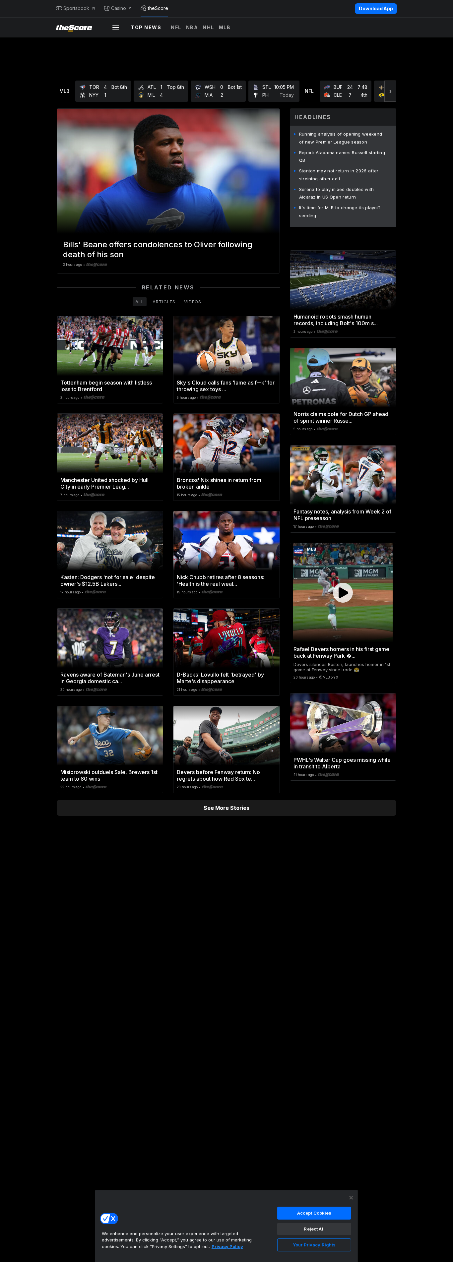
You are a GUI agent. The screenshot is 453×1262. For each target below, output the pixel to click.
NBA (192, 27)
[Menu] (115, 27)
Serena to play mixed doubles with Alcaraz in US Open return (336, 193)
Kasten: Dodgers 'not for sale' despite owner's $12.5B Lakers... (107, 580)
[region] (226, 1226)
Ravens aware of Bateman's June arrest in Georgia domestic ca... (110, 678)
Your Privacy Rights (314, 1244)
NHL (208, 27)
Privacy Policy (227, 1246)
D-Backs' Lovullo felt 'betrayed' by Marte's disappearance (220, 678)
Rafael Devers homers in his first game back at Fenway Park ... (341, 652)
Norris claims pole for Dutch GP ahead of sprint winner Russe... (340, 417)
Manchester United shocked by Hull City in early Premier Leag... (104, 483)
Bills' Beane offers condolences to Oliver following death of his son (157, 249)
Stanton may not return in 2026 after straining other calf (339, 174)
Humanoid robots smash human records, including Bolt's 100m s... (335, 320)
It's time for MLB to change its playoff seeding (339, 211)
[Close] (351, 1198)
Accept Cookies (314, 1213)
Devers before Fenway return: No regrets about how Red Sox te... (218, 775)
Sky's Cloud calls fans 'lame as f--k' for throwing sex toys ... (226, 385)
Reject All (314, 1229)
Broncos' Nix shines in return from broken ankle (219, 483)
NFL (176, 27)
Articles (164, 301)
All (139, 301)
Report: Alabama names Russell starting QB (342, 156)
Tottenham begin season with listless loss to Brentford (106, 385)
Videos (192, 301)
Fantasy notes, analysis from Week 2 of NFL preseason (342, 514)
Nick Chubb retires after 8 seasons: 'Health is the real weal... (220, 580)
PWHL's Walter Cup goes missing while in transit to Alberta (342, 763)
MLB (225, 27)
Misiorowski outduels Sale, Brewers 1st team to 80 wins (109, 775)
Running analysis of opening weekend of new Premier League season (340, 138)
